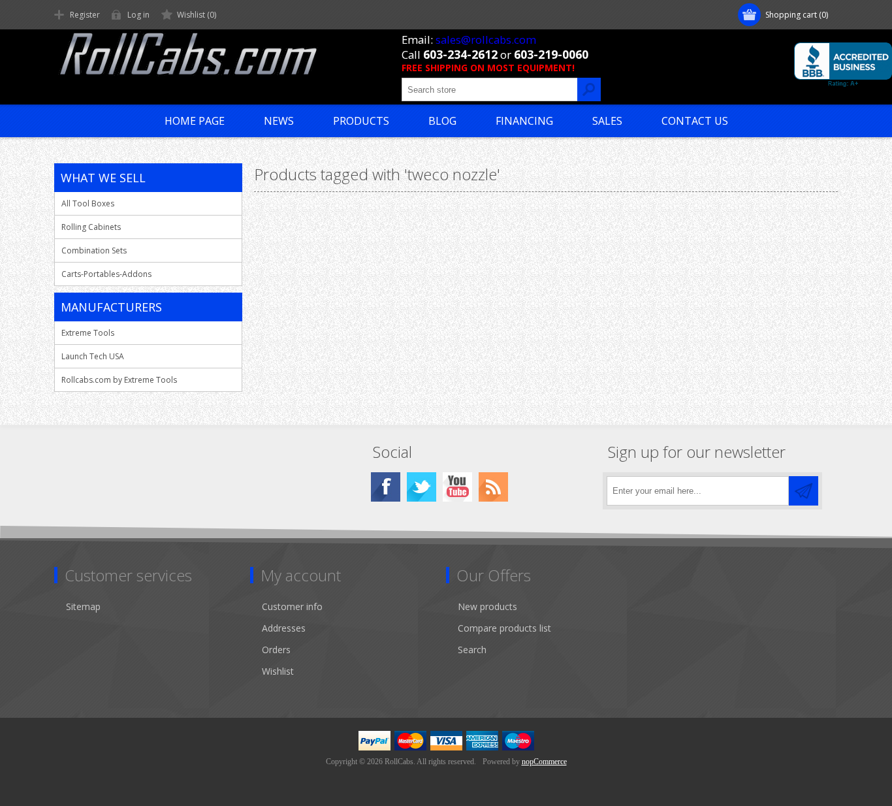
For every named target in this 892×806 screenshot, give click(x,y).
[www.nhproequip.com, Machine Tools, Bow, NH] (843, 64)
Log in (138, 14)
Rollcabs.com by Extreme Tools (119, 379)
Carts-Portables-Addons (106, 274)
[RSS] (493, 487)
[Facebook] (385, 487)
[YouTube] (457, 487)
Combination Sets (94, 250)
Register (85, 14)
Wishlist (278, 671)
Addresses (284, 628)
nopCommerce (544, 761)
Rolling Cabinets (91, 227)
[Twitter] (421, 487)
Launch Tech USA (92, 356)
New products (487, 606)
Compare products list (504, 628)
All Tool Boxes (87, 203)
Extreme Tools (87, 332)
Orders (276, 649)
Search (472, 649)
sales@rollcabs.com (486, 39)
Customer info (292, 606)
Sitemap (83, 606)
